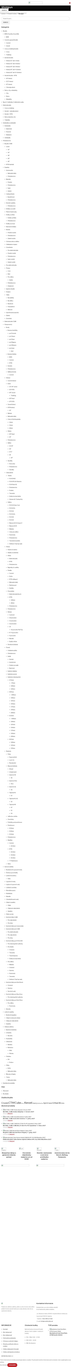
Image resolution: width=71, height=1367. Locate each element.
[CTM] (53, 1233)
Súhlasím (12, 1365)
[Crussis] (18, 1233)
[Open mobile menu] (2, 3)
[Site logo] (35, 2)
